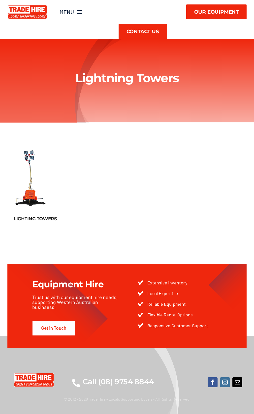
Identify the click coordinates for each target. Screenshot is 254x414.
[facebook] (213, 382)
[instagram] (225, 382)
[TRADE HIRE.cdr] (27, 7)
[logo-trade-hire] (34, 375)
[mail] (237, 382)
